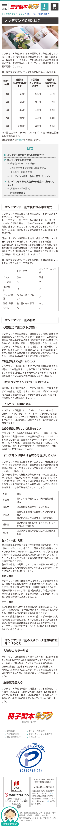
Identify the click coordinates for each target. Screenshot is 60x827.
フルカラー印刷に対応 (21, 171)
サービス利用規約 (37, 730)
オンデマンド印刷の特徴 (19, 159)
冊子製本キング (9, 13)
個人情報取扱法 (14, 737)
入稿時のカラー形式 (20, 188)
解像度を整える (17, 192)
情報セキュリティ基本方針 (41, 733)
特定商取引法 (13, 733)
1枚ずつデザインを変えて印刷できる (28, 167)
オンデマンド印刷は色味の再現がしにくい (30, 176)
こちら (20, 139)
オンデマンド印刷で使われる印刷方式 (25, 155)
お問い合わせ (35, 737)
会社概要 (11, 730)
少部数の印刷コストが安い (23, 163)
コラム (21, 13)
